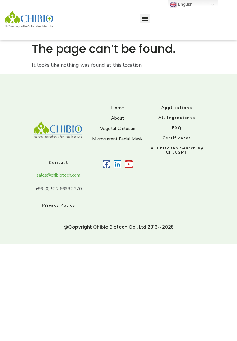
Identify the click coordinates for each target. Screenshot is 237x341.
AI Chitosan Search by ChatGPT (176, 150)
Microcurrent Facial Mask (117, 139)
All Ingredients (176, 118)
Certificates (176, 138)
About (117, 118)
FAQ (177, 128)
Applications (176, 107)
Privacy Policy (58, 205)
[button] (145, 18)
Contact (58, 162)
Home (117, 108)
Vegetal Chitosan (117, 128)
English (184, 4)
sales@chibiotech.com (58, 175)
